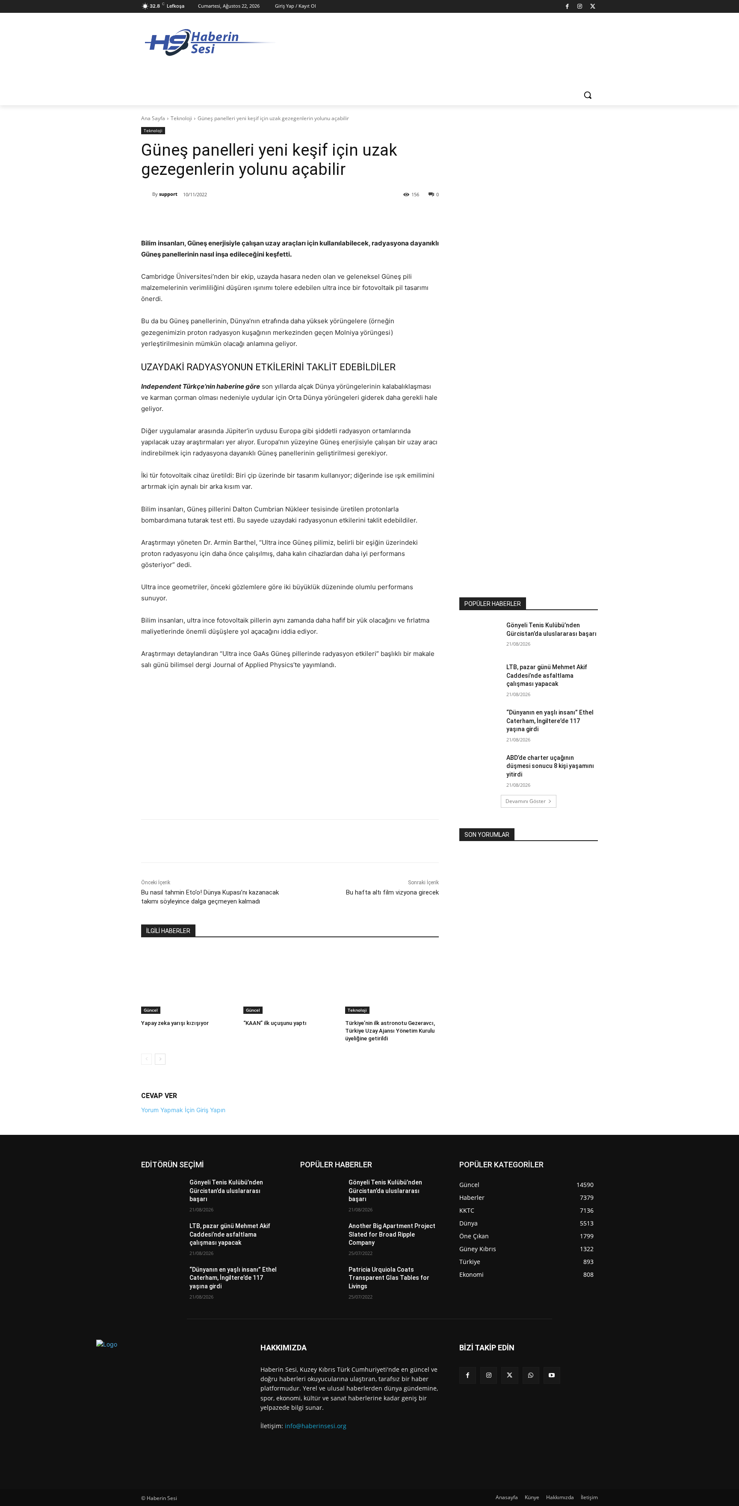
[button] (587, 95)
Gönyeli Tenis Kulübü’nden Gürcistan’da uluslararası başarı (226, 1190)
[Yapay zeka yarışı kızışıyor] (188, 981)
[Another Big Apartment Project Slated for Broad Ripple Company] (321, 1236)
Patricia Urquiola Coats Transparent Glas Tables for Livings (389, 1278)
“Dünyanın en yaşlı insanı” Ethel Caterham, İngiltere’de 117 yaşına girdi (550, 720)
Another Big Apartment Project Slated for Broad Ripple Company (392, 1234)
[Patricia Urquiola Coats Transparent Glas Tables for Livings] (321, 1280)
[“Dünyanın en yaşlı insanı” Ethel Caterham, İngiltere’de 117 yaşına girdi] (480, 723)
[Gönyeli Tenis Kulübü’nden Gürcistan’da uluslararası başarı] (480, 635)
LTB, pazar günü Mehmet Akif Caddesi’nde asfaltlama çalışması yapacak (546, 675)
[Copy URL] (260, 216)
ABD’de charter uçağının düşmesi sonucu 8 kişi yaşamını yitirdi (550, 766)
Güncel (151, 1010)
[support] (146, 194)
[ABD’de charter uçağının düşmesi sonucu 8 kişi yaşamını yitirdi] (480, 768)
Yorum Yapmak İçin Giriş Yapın (183, 1109)
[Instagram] (580, 6)
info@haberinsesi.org (315, 1426)
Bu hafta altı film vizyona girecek (392, 892)
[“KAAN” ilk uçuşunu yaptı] (290, 981)
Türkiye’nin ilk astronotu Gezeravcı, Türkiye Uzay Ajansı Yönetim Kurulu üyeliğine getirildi (390, 1031)
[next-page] (160, 1059)
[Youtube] (552, 1375)
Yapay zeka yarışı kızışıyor (175, 1023)
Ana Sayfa (153, 118)
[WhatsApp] (240, 216)
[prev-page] (146, 1059)
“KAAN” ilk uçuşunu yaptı (275, 1023)
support (168, 194)
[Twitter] (592, 6)
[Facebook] (567, 6)
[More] (281, 216)
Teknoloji (181, 118)
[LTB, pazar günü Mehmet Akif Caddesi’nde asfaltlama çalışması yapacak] (480, 677)
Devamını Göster (525, 801)
